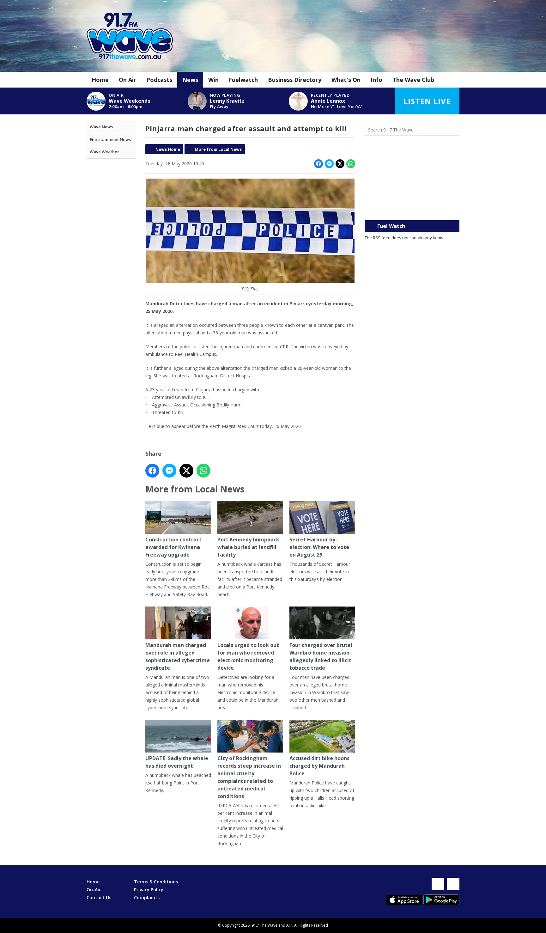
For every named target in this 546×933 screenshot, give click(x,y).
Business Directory (294, 79)
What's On (346, 79)
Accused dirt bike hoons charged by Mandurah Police (319, 766)
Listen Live (427, 101)
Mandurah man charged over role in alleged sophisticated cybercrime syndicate (177, 656)
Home (100, 79)
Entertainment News (110, 139)
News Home (167, 149)
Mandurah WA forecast (412, 207)
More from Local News (218, 149)
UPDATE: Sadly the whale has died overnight (176, 762)
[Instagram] (453, 884)
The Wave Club (413, 79)
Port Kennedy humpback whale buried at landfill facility (248, 547)
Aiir (289, 925)
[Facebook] (438, 884)
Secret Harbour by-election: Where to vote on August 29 (319, 547)
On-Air (94, 890)
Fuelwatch (243, 79)
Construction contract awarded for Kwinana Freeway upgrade (173, 547)
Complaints (147, 897)
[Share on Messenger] (329, 163)
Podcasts (159, 79)
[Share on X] (340, 163)
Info (376, 79)
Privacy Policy (148, 890)
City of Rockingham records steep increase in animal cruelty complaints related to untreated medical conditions (249, 777)
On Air (127, 79)
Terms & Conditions (156, 882)
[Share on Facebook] (318, 163)
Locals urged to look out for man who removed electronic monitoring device (248, 656)
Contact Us (99, 897)
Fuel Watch (391, 226)
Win (213, 79)
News (190, 79)
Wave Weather (104, 152)
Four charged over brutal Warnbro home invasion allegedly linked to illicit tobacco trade (320, 656)
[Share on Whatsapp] (350, 163)
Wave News (101, 127)
